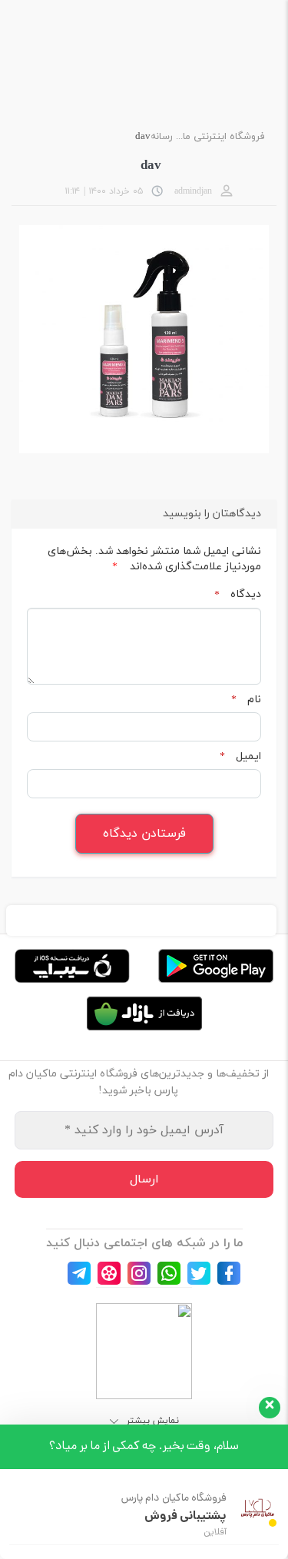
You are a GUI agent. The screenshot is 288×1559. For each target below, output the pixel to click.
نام (246, 700)
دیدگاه (237, 594)
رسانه (162, 137)
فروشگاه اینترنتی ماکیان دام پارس (219, 137)
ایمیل (240, 757)
